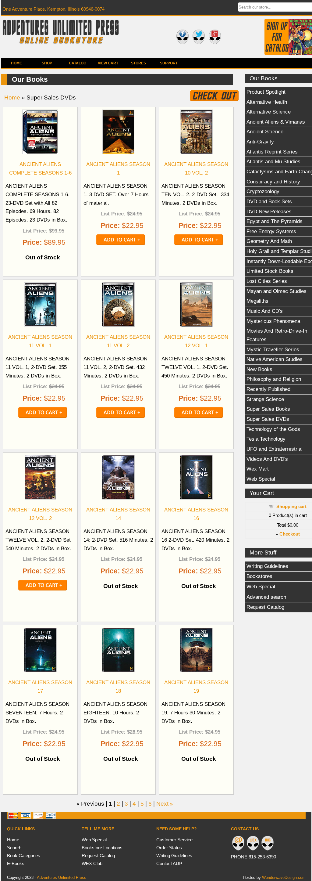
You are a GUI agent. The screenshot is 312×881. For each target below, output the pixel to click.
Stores (138, 63)
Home (16, 63)
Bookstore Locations (102, 847)
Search (14, 847)
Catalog (77, 63)
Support (169, 63)
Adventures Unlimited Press (61, 877)
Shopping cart (291, 506)
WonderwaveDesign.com (284, 877)
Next (162, 803)
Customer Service (174, 839)
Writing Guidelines (174, 855)
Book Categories (23, 855)
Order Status (169, 847)
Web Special (94, 839)
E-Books (15, 863)
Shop (47, 63)
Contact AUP (169, 863)
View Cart (108, 63)
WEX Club (92, 863)
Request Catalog (98, 855)
